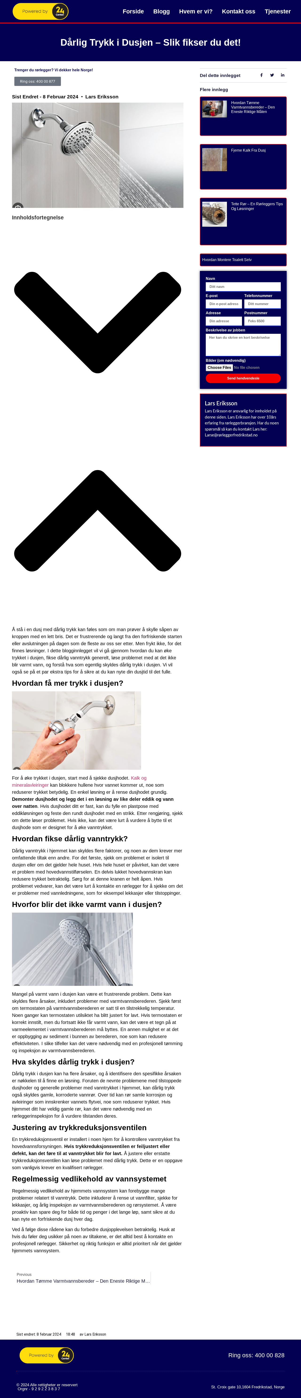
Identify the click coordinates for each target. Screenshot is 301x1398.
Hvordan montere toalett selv (227, 260)
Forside (133, 11)
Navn (210, 279)
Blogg (161, 11)
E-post (212, 296)
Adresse (213, 313)
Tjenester (278, 11)
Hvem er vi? (196, 11)
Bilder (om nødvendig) (226, 361)
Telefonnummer (258, 296)
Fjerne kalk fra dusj (248, 150)
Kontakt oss (238, 11)
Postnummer (255, 313)
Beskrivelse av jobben (225, 330)
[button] (97, 324)
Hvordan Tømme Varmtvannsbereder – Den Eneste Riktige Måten (253, 107)
